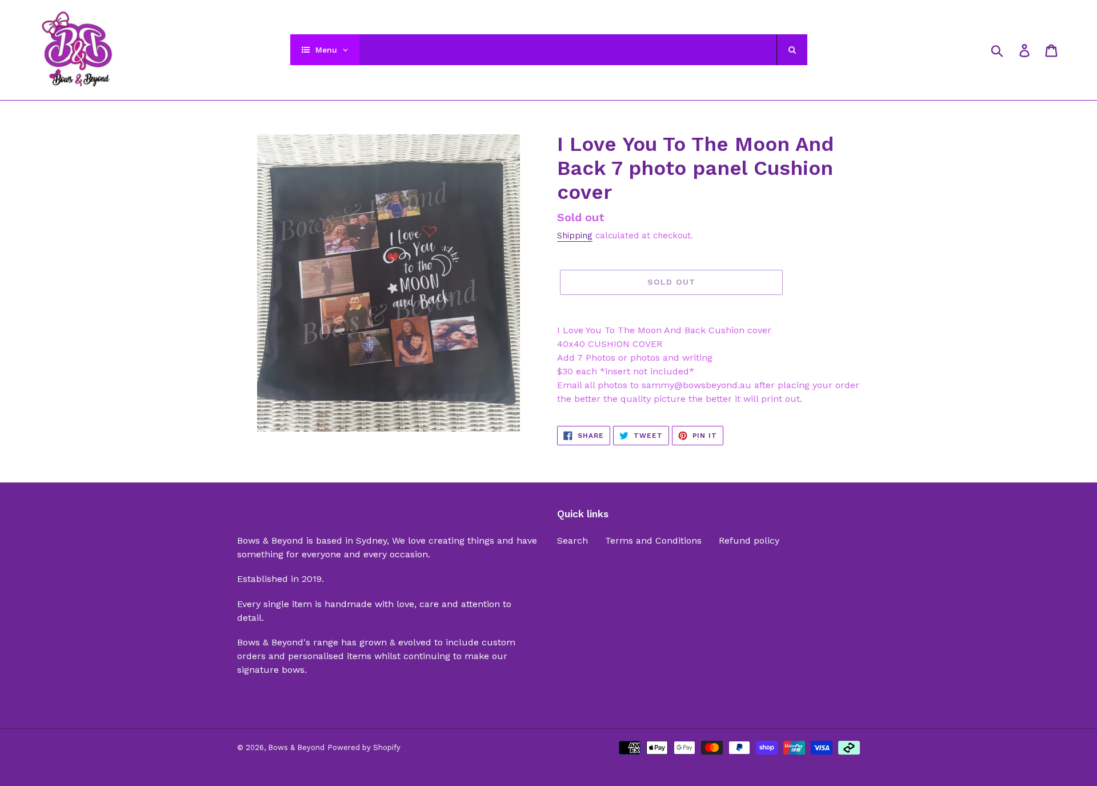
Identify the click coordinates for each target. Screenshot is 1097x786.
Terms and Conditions (653, 540)
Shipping (574, 235)
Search (572, 540)
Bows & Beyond (296, 747)
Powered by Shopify (364, 747)
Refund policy (749, 540)
